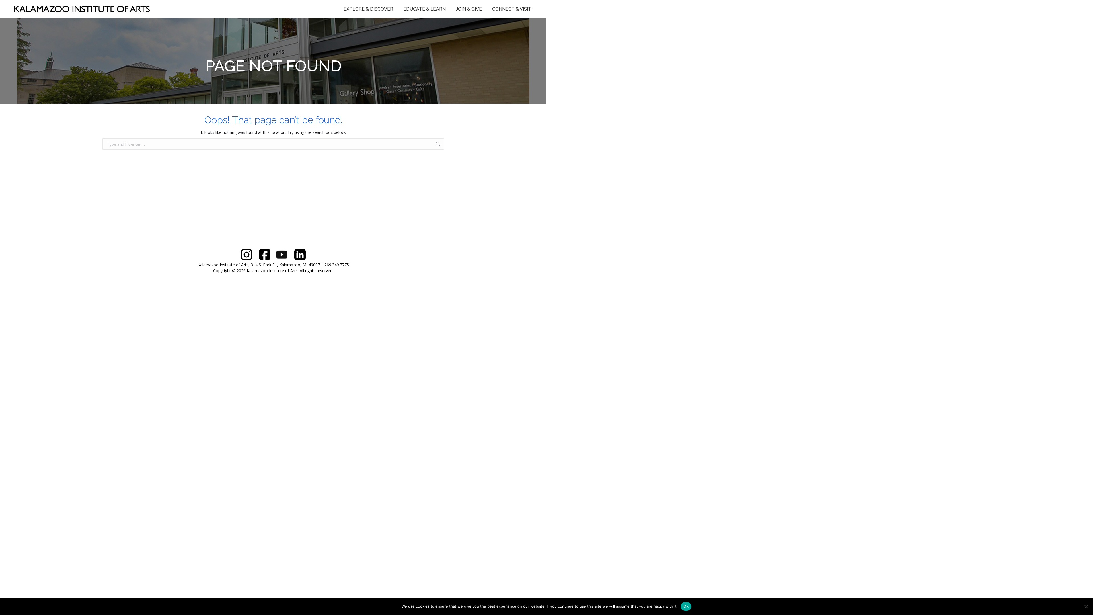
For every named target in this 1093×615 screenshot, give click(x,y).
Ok (686, 606)
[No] (1086, 606)
